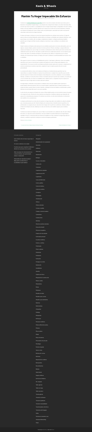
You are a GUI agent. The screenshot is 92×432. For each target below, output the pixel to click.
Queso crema (39, 350)
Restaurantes (39, 362)
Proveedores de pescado (41, 340)
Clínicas (37, 201)
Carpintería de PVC (40, 173)
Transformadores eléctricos (42, 407)
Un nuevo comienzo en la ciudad (21, 143)
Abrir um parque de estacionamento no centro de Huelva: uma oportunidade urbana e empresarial (23, 153)
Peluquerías (38, 315)
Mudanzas (38, 290)
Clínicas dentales (40, 205)
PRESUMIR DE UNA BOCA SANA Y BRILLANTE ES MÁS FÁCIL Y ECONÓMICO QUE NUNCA (22, 160)
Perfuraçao (38, 318)
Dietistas (38, 220)
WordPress (45, 429)
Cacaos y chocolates (40, 160)
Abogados (38, 138)
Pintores (38, 328)
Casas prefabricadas (40, 179)
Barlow (53, 429)
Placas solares (39, 331)
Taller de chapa (39, 388)
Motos (37, 287)
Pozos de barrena (40, 337)
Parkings (38, 312)
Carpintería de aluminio (41, 170)
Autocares (38, 151)
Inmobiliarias (39, 268)
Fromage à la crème (40, 261)
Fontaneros (38, 255)
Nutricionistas (39, 306)
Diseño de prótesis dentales (42, 224)
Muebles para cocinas (41, 296)
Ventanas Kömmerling (41, 419)
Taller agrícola (39, 384)
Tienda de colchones (40, 397)
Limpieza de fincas (40, 274)
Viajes (37, 422)
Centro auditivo (39, 183)
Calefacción (38, 164)
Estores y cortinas (40, 242)
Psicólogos (38, 343)
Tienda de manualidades (41, 403)
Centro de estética (40, 189)
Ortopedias (38, 309)
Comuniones (39, 214)
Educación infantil (40, 227)
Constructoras (39, 217)
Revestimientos (39, 366)
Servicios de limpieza (28, 120)
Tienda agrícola (39, 394)
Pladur (37, 334)
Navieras (38, 302)
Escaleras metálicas (40, 239)
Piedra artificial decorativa (42, 324)
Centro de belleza (40, 186)
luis (53, 18)
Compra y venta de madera (42, 211)
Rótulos (37, 369)
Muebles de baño (40, 293)
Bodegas (38, 157)
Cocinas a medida (40, 208)
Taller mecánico (39, 391)
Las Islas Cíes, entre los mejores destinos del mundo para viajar (32, 125)
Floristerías (38, 252)
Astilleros (38, 148)
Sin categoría (39, 381)
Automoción (39, 154)
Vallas (37, 413)
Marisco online (39, 280)
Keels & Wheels (46, 5)
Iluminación (38, 265)
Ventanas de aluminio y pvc (42, 416)
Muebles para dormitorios (42, 299)
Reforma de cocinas (40, 353)
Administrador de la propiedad (43, 142)
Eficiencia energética (41, 230)
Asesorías (38, 145)
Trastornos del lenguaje (41, 410)
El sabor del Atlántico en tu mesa (64, 125)
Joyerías (38, 271)
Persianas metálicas (40, 321)
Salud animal (39, 372)
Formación (38, 258)
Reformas (38, 356)
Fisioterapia (38, 246)
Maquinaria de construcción (42, 277)
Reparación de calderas (41, 359)
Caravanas (38, 167)
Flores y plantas (39, 249)
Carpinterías (38, 176)
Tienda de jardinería (40, 400)
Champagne (38, 195)
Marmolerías (39, 283)
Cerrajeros (38, 192)
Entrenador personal (40, 236)
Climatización (39, 198)
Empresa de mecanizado (41, 233)
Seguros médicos (40, 375)
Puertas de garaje (40, 347)
